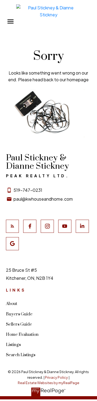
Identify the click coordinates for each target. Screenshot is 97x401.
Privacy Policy (56, 377)
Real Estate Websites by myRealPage (48, 383)
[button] (12, 226)
